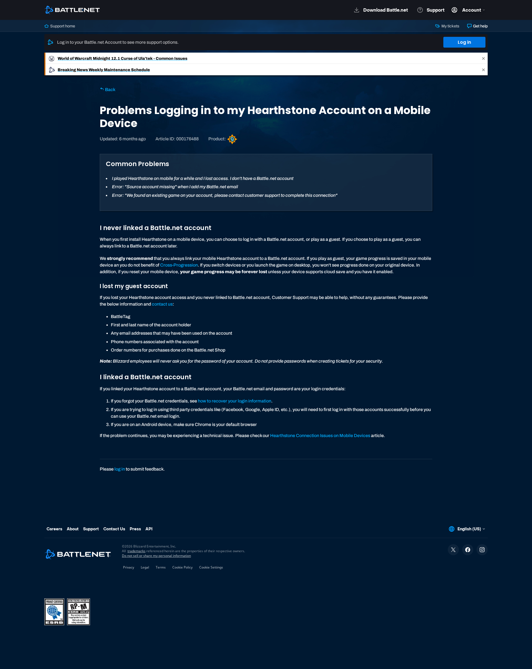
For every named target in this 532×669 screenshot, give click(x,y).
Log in (464, 42)
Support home (62, 26)
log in (119, 469)
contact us (162, 304)
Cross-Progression (179, 265)
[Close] (483, 58)
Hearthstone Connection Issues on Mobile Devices (320, 435)
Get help (480, 26)
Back (109, 89)
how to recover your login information (234, 401)
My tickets (450, 26)
